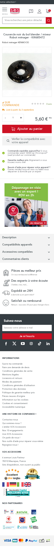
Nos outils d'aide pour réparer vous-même (22, 441)
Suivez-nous (13, 321)
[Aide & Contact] (31, 11)
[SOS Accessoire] (15, 11)
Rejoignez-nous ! (10, 445)
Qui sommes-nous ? (11, 423)
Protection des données (14, 389)
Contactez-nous (10, 420)
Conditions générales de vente (17, 371)
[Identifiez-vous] (39, 11)
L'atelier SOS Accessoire (14, 427)
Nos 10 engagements (12, 431)
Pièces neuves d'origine (13, 396)
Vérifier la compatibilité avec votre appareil (28, 141)
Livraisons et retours (12, 378)
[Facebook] (6, 345)
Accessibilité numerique (13, 407)
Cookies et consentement (15, 403)
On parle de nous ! (11, 438)
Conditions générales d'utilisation (18, 385)
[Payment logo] (27, 541)
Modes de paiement (12, 382)
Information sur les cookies (15, 400)
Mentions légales (10, 375)
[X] (14, 345)
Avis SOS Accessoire (12, 434)
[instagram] (31, 345)
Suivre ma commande (12, 364)
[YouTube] (23, 345)
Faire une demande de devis (15, 367)
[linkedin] (48, 345)
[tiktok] (40, 345)
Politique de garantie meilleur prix (18, 393)
